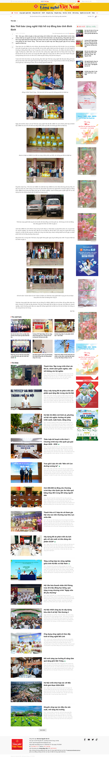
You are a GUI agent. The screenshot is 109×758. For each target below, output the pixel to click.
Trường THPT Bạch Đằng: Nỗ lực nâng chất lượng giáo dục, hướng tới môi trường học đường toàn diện (42, 335)
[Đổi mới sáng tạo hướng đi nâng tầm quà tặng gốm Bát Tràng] (26, 667)
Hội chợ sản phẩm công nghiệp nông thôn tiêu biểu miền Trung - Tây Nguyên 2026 (91, 53)
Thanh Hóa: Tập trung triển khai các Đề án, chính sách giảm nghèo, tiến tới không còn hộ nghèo (58, 368)
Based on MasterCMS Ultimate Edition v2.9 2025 (23, 756)
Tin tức (16, 13)
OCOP (43, 13)
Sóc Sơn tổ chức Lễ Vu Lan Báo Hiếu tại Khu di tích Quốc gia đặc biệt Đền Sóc (39, 16)
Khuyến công (49, 13)
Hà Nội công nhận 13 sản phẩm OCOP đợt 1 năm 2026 (91, 73)
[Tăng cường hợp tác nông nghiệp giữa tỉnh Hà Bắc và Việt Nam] (26, 570)
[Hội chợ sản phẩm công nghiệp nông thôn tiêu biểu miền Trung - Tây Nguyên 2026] (79, 54)
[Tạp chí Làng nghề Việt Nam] (17, 744)
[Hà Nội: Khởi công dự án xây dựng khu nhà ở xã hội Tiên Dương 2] (26, 618)
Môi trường (76, 13)
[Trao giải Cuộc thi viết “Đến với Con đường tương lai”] (26, 472)
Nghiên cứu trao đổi (85, 13)
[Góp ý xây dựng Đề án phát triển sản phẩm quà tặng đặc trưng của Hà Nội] (26, 399)
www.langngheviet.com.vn (73, 750)
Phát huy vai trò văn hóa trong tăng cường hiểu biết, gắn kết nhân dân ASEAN (20, 356)
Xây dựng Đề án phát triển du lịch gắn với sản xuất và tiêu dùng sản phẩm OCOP (57, 539)
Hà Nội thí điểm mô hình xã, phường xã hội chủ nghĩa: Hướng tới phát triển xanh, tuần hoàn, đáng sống (59, 417)
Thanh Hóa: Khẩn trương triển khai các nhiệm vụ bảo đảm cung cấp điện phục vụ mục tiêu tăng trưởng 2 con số (64, 356)
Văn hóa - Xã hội (67, 13)
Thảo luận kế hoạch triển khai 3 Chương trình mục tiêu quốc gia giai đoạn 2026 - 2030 (58, 441)
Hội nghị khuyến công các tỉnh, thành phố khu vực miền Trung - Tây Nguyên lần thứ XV (91, 64)
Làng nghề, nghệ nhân (25, 13)
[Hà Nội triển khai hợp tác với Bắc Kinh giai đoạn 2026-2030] (26, 692)
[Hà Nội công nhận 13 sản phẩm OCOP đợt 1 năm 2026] (64, 325)
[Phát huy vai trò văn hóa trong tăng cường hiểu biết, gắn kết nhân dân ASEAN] (21, 346)
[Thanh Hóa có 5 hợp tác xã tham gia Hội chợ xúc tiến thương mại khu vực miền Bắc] (26, 521)
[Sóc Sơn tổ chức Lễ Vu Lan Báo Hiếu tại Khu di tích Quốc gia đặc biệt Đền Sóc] (21, 325)
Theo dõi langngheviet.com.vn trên (60, 33)
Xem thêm (42, 730)
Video (93, 13)
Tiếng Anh (78, 1)
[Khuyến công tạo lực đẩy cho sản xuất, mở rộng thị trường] (26, 716)
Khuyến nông (57, 13)
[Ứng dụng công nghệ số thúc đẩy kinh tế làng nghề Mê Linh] (26, 643)
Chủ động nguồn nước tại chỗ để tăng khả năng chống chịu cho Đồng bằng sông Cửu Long (42, 356)
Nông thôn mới (36, 13)
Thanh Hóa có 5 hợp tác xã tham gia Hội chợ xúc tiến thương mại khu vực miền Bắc (59, 514)
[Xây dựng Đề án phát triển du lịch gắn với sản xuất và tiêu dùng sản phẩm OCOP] (26, 545)
